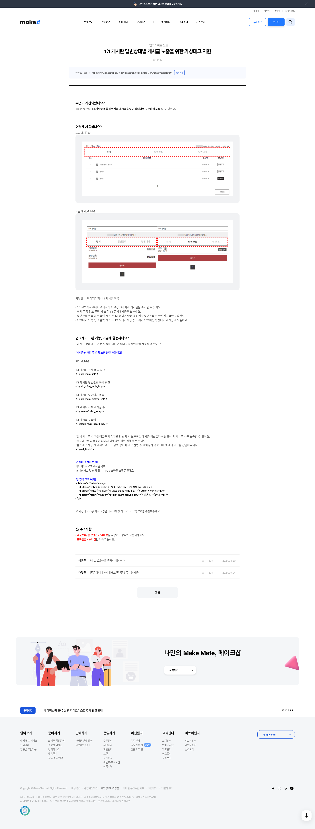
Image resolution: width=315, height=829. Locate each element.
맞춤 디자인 (137, 749)
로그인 (276, 22)
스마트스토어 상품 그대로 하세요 (160, 3)
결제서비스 (53, 749)
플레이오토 (290, 10)
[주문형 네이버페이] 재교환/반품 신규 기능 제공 (114, 572)
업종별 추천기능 (28, 749)
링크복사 (179, 72)
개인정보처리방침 (110, 788)
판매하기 (123, 22)
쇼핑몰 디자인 (55, 745)
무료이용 (257, 22)
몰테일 (277, 10)
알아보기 (88, 22)
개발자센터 (190, 745)
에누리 (266, 10)
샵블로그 (166, 758)
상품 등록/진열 (55, 758)
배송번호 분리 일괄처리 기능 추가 (107, 560)
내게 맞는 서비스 (28, 740)
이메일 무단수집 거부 (133, 788)
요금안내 (24, 745)
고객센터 (183, 22)
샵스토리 (166, 753)
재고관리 (107, 745)
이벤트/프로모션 (111, 762)
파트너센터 (192, 732)
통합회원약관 (91, 788)
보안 (105, 753)
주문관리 (107, 740)
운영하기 (141, 22)
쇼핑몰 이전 (140, 745)
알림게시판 (168, 745)
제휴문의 (166, 749)
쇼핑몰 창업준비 (56, 740)
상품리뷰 (107, 766)
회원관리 (107, 749)
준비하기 (106, 22)
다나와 (256, 10)
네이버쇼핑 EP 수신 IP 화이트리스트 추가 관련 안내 (73, 710)
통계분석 (107, 758)
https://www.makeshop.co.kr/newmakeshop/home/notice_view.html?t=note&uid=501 (132, 72)
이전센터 (165, 22)
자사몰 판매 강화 (83, 740)
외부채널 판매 (82, 745)
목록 (157, 592)
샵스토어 (200, 22)
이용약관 (75, 788)
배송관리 (52, 753)
